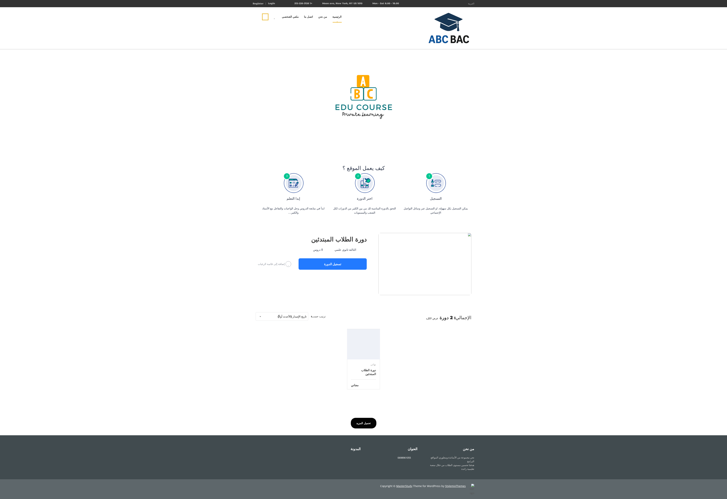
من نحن (322, 16)
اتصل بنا (308, 16)
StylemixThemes (455, 486)
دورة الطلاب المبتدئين (339, 239)
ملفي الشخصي (290, 16)
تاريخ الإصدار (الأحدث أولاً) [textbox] (292, 316)
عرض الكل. (432, 318)
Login (271, 3)
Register (258, 3)
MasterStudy (404, 486)
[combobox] (282, 316)
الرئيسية (337, 16)
